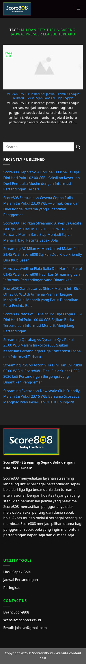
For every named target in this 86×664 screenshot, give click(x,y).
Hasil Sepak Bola (17, 571)
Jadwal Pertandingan (20, 579)
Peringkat (11, 587)
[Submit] (78, 147)
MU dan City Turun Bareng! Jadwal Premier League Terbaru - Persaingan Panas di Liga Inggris (43, 96)
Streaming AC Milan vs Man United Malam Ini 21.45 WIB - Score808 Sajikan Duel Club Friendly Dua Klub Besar (42, 254)
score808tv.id (30, 620)
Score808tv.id (42, 653)
